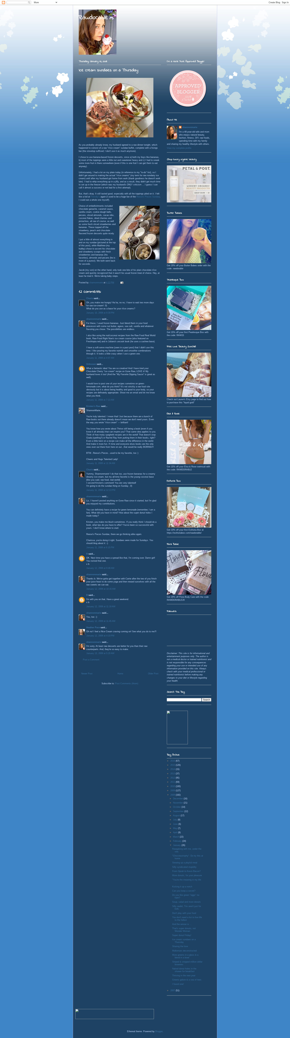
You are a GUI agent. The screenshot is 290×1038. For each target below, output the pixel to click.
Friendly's (95, 196)
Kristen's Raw (93, 406)
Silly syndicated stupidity (184, 867)
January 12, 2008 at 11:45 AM (100, 621)
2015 (173, 765)
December (178, 798)
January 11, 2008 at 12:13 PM (100, 490)
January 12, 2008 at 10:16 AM (100, 589)
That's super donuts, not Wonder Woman (184, 929)
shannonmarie (93, 319)
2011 (173, 782)
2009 (173, 790)
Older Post (153, 673)
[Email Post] (121, 282)
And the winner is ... (182, 924)
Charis (89, 298)
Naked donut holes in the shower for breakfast (184, 970)
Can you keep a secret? (183, 891)
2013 (173, 773)
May (175, 828)
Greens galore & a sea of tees (186, 979)
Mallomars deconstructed (184, 950)
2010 (173, 786)
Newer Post (86, 673)
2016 (173, 761)
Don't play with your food (184, 913)
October (177, 807)
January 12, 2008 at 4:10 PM (100, 635)
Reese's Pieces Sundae (148, 196)
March (176, 837)
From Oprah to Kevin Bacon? (186, 871)
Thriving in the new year (183, 975)
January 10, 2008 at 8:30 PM (100, 313)
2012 (173, 777)
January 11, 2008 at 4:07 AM (100, 358)
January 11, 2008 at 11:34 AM (100, 463)
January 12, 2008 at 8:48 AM (100, 568)
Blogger (158, 1031)
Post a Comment (91, 659)
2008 (173, 795)
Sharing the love (180, 946)
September (178, 811)
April (175, 832)
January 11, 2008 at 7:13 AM (100, 400)
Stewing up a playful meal (184, 862)
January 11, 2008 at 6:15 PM (100, 547)
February (177, 841)
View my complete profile (179, 148)
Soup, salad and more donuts (186, 902)
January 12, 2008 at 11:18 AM (100, 606)
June (175, 824)
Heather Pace (93, 627)
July (175, 819)
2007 (173, 990)
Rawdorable (93, 17)
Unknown (91, 364)
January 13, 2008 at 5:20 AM (100, 653)
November (178, 802)
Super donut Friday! (181, 935)
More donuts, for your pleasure (187, 875)
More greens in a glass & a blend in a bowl (185, 956)
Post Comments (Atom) (126, 683)
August (177, 815)
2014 (173, 769)
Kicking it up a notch (182, 886)
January (177, 845)
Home (120, 673)
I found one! (178, 984)
